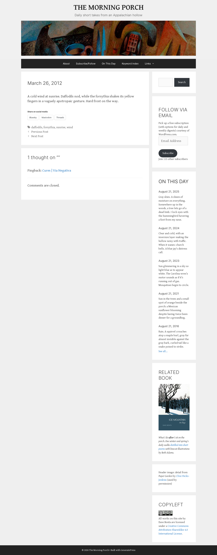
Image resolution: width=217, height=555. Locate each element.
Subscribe (168, 153)
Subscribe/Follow (85, 63)
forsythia (49, 127)
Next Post (37, 136)
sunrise (60, 127)
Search (182, 82)
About (66, 63)
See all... (163, 351)
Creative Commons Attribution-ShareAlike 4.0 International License (174, 529)
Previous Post (39, 131)
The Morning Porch (109, 7)
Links (148, 63)
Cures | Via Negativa (56, 170)
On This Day (108, 63)
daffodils (36, 127)
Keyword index (130, 63)
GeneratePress (128, 550)
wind (70, 127)
